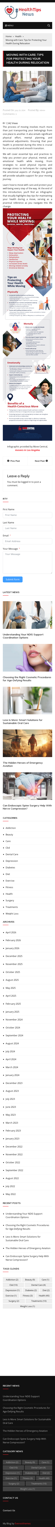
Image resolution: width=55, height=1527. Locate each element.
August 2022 (12, 1178)
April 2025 (11, 995)
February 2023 (13, 1130)
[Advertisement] (26, 1342)
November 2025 (14, 964)
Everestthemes (23, 1523)
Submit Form (13, 579)
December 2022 (14, 1146)
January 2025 (12, 1011)
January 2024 (12, 1075)
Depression (12, 861)
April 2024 (11, 1059)
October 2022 (13, 1162)
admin (42, 110)
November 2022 (14, 1154)
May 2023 (11, 1114)
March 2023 (12, 1122)
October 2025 (13, 972)
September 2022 (14, 1170)
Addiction (11, 828)
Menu (10, 25)
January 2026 (12, 948)
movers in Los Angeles (27, 450)
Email (6, 535)
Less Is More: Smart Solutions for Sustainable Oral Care (22, 721)
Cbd (8, 848)
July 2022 (10, 1186)
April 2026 (11, 932)
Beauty (9, 834)
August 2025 (12, 979)
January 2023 (12, 1138)
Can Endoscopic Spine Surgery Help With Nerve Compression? (27, 807)
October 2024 (13, 1027)
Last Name (8, 522)
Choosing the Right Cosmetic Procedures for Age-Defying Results (27, 679)
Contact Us (9, 1510)
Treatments (12, 907)
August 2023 (12, 1090)
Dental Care (12, 854)
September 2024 (14, 1035)
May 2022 (11, 1194)
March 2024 (12, 1067)
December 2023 (14, 1083)
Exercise (10, 881)
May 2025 (11, 987)
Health (9, 894)
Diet (8, 874)
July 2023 (10, 1098)
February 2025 (13, 1003)
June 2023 (11, 1106)
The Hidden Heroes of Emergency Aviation (23, 764)
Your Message (10, 548)
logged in (26, 481)
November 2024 (14, 1019)
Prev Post (15, 460)
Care (8, 841)
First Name (8, 509)
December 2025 (14, 956)
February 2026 (13, 940)
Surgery (10, 900)
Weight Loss (12, 913)
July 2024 (10, 1051)
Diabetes (10, 867)
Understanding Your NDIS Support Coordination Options (23, 636)
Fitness (9, 887)
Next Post (40, 460)
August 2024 (12, 1043)
